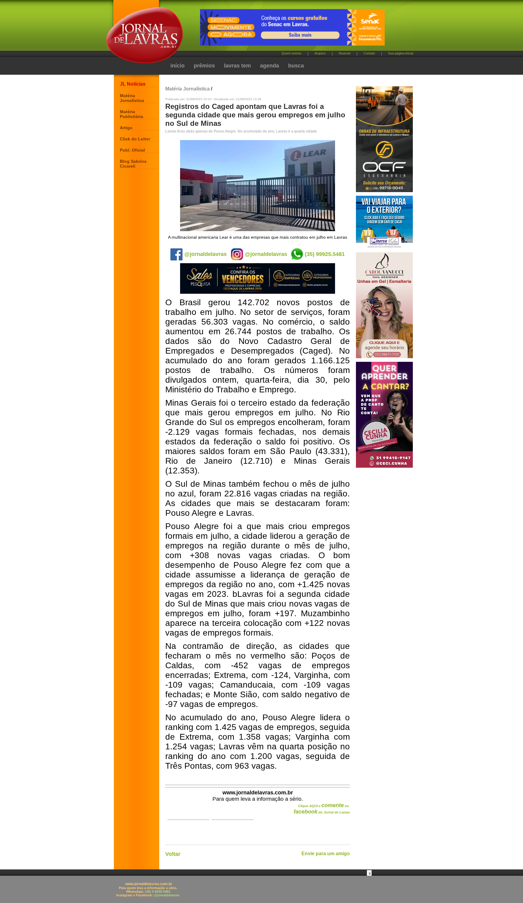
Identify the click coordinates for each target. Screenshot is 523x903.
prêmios (204, 66)
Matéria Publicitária (131, 114)
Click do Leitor (135, 138)
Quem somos (291, 53)
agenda (269, 66)
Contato (369, 53)
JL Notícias (133, 84)
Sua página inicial (400, 53)
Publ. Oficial (132, 150)
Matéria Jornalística (132, 98)
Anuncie (344, 53)
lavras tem (237, 66)
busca (296, 66)
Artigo (126, 127)
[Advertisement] (261, 889)
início (177, 66)
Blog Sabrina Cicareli (133, 163)
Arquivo (320, 53)
